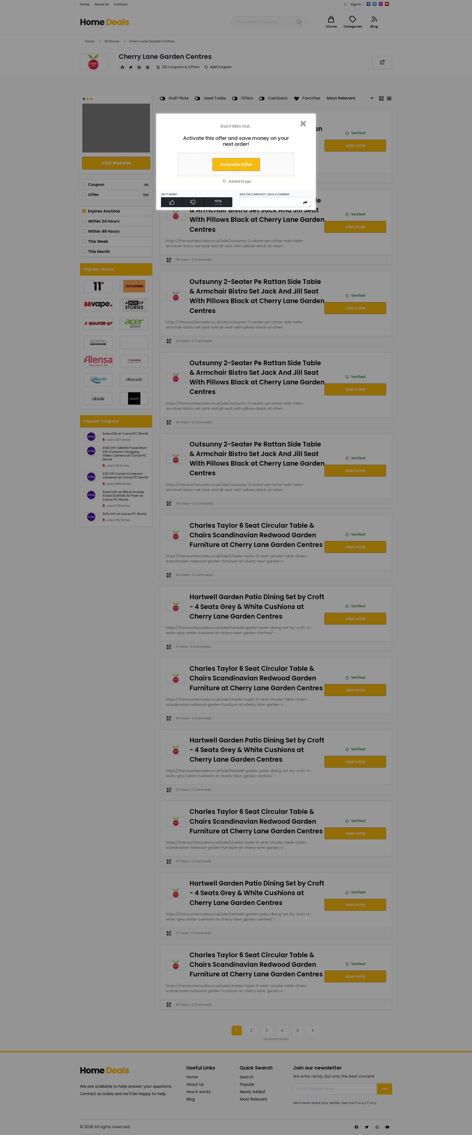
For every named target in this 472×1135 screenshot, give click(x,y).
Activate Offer (236, 164)
